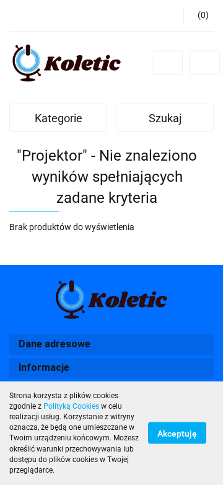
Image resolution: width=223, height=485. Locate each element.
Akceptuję (177, 433)
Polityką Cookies (71, 406)
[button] (198, 15)
